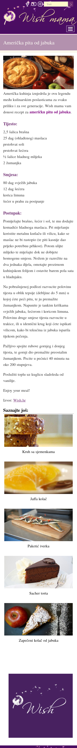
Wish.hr (19, 400)
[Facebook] (27, 4)
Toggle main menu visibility (73, 27)
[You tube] (33, 4)
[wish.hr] (41, 705)
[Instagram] (40, 4)
